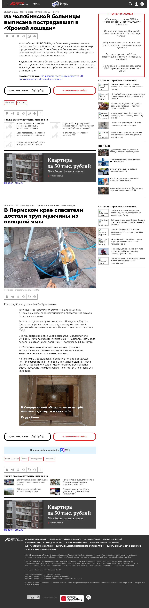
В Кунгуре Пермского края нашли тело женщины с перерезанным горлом (32, 482)
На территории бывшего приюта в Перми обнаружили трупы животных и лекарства (78, 482)
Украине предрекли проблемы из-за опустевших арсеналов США (126, 189)
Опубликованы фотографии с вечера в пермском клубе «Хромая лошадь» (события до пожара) (78, 125)
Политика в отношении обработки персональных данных (47, 576)
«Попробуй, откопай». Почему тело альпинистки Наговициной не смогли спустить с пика (127, 251)
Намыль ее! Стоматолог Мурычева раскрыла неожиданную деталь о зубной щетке (126, 134)
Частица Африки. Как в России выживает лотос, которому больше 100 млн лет (127, 232)
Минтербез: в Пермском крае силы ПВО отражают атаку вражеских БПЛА (122, 68)
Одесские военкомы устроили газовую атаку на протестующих (124, 151)
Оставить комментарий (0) (75, 90)
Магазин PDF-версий (112, 539)
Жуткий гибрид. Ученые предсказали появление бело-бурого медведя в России (128, 96)
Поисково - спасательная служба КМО (21, 290)
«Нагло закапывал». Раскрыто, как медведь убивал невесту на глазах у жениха (127, 115)
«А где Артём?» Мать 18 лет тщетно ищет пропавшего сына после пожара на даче (126, 241)
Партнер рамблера (50, 597)
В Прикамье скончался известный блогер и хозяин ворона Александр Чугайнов (122, 45)
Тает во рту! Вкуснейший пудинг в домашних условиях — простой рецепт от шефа (126, 105)
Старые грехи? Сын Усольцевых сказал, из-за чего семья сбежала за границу (127, 86)
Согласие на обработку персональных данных (43, 574)
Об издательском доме (35, 539)
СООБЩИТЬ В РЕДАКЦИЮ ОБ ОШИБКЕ (40, 549)
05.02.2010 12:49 (11, 12)
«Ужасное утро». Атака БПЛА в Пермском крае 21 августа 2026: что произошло (122, 22)
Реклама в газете (92, 539)
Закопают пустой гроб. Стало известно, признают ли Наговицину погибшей (121, 57)
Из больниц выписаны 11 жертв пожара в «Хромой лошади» (31, 143)
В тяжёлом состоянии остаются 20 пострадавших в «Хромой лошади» (51, 77)
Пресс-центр (55, 539)
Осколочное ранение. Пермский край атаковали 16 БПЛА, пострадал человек (121, 33)
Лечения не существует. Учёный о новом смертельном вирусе (126, 124)
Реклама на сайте (72, 539)
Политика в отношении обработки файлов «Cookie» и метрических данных (53, 578)
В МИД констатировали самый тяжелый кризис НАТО (124, 180)
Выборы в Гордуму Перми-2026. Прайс (124, 546)
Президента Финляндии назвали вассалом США (125, 160)
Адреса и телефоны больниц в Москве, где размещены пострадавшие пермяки (30, 125)
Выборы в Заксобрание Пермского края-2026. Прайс (79, 546)
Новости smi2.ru (13, 183)
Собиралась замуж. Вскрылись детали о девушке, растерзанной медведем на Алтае (126, 212)
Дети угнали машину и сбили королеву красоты (123, 170)
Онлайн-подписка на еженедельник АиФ (43, 543)
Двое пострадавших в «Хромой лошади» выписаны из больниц (31, 134)
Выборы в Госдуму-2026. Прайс (39, 546)
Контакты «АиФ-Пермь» (76, 543)
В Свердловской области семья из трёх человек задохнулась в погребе (52, 409)
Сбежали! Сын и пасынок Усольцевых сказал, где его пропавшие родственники (128, 260)
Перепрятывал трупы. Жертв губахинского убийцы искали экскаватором (76, 491)
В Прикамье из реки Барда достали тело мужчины (29, 490)
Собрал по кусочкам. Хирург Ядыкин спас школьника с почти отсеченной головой (128, 222)
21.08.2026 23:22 (11, 205)
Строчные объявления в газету (104, 543)
